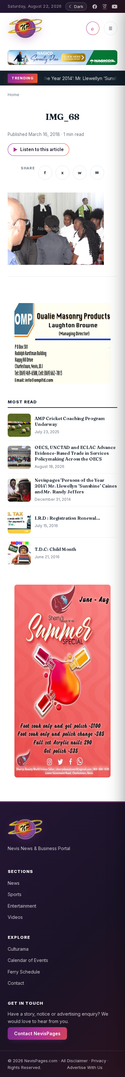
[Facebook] (94, 6)
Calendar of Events (28, 960)
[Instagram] (104, 6)
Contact (16, 983)
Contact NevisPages (37, 1033)
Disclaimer (77, 1060)
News (14, 883)
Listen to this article (38, 150)
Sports (14, 894)
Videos (15, 917)
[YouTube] (114, 6)
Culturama (18, 949)
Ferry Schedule (24, 971)
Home (13, 94)
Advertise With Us (85, 1067)
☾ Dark (76, 6)
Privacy (98, 1060)
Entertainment (22, 906)
